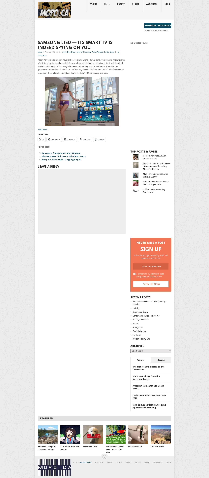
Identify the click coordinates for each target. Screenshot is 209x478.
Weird (93, 4)
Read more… (43, 129)
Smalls (135, 323)
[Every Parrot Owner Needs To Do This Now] (116, 434)
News (112, 52)
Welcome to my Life (141, 339)
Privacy (99, 462)
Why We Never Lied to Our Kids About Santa (64, 156)
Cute (107, 4)
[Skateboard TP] (138, 434)
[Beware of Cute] (93, 434)
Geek (167, 4)
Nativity (136, 308)
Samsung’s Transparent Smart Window (61, 153)
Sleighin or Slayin (140, 312)
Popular (140, 360)
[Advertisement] (89, 29)
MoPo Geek (86, 462)
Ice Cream (137, 335)
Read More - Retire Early (158, 25)
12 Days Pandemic (141, 320)
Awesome (151, 4)
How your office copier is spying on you (61, 159)
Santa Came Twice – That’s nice (146, 316)
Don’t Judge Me (139, 331)
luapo (40, 52)
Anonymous (138, 327)
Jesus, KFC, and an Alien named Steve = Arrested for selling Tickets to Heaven (156, 166)
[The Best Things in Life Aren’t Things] (48, 434)
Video (135, 4)
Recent (161, 360)
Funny (121, 4)
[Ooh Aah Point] (161, 434)
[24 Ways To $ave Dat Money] (70, 434)
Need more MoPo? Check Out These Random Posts (88, 52)
